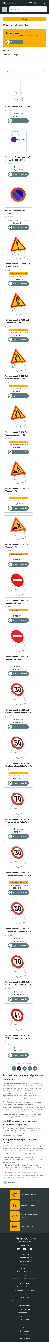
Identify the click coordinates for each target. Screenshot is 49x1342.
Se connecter (16, 42)
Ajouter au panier (20, 121)
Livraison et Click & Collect (24, 1290)
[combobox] (28, 9)
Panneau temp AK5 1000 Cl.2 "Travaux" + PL (17, 489)
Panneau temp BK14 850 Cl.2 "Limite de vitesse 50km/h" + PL (18, 930)
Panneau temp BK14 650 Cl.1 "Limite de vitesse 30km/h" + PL (18, 711)
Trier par (6, 66)
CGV (24, 1275)
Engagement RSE (24, 1312)
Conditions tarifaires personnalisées (24, 1301)
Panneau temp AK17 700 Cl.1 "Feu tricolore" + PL (17, 321)
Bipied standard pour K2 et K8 (17, 106)
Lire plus (11, 1182)
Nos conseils (24, 1297)
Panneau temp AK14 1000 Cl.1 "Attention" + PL (17, 265)
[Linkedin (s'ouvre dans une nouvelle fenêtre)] (18, 1249)
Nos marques (24, 1265)
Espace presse (25, 1316)
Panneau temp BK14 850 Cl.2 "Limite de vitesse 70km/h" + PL (18, 983)
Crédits (24, 1334)
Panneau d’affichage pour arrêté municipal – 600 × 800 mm (18, 158)
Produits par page (10, 55)
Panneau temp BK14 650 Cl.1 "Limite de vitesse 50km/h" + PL (18, 764)
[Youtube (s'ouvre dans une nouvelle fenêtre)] (24, 1249)
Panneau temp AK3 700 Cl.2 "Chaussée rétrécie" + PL (16, 433)
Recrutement (24, 1320)
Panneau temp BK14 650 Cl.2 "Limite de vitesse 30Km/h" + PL (18, 874)
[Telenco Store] (9, 3)
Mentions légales (24, 1338)
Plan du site (24, 1331)
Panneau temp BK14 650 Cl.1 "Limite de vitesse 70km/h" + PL (18, 820)
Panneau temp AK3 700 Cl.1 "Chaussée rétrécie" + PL (16, 377)
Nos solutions (24, 1261)
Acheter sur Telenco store (24, 1272)
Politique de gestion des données (24, 1279)
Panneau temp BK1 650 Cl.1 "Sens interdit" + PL (16, 602)
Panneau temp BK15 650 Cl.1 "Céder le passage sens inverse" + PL (18, 1038)
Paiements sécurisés (24, 1287)
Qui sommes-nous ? (24, 1258)
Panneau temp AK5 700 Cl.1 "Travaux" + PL (16, 545)
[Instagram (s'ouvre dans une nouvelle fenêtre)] (30, 1249)
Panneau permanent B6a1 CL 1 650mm (17, 212)
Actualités (24, 1268)
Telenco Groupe (24, 1309)
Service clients (25, 1294)
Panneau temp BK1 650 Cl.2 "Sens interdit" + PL (16, 658)
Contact (24, 1327)
